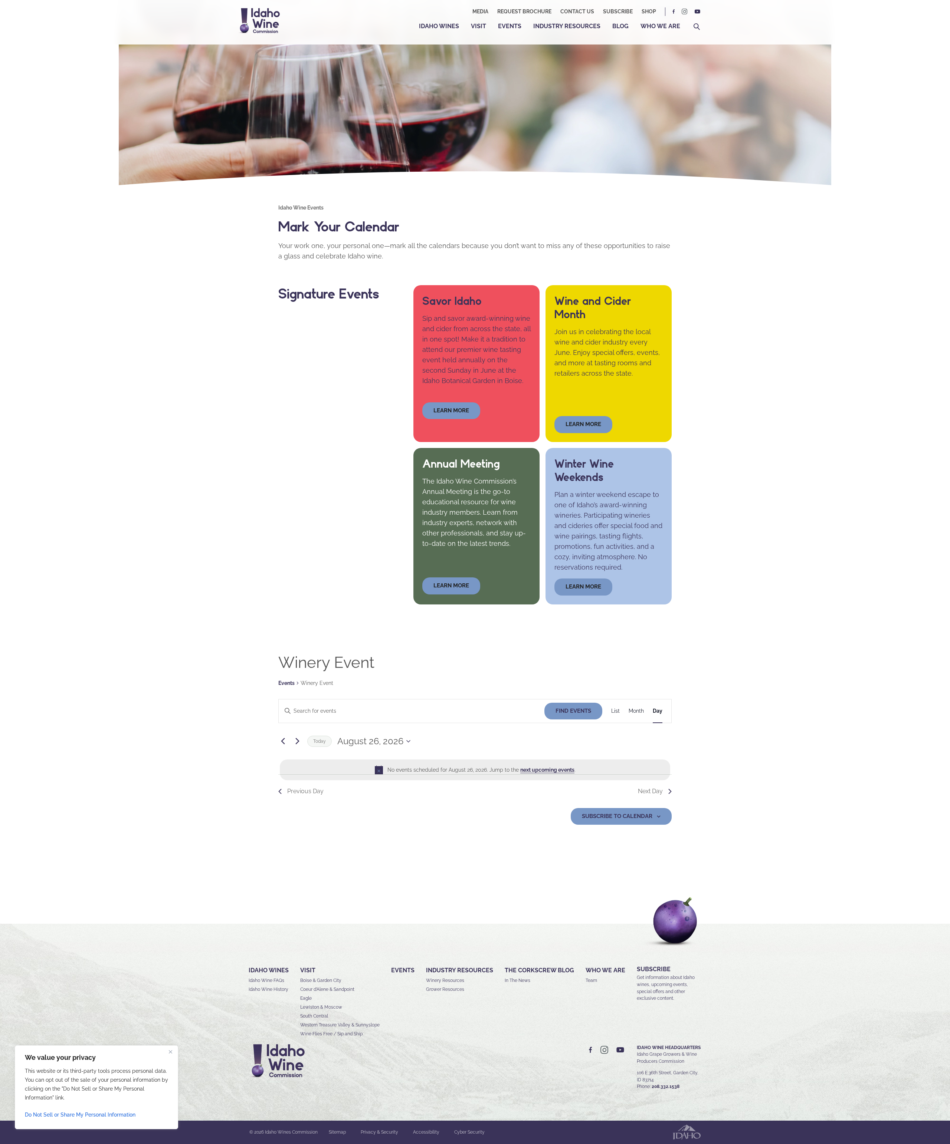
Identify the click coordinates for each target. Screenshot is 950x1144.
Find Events (573, 711)
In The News (517, 980)
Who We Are (660, 26)
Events (509, 26)
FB (674, 11)
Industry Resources (566, 26)
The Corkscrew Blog (539, 970)
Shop (649, 11)
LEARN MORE (583, 586)
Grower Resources (445, 989)
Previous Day (305, 791)
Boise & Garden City (320, 980)
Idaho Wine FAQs (266, 980)
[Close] (170, 1051)
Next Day (650, 791)
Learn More (583, 424)
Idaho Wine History (268, 989)
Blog (620, 26)
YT (697, 11)
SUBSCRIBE (654, 969)
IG (685, 11)
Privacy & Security (379, 1132)
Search (696, 27)
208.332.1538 (665, 1086)
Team (591, 980)
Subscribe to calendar (617, 816)
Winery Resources (445, 980)
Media (480, 11)
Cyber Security (469, 1132)
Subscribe (618, 11)
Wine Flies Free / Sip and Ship (331, 1033)
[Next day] (297, 741)
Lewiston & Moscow (321, 1007)
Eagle (306, 998)
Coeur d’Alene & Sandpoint (327, 989)
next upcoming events (547, 770)
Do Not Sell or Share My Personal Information (80, 1115)
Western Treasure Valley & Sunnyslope (340, 1025)
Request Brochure (524, 11)
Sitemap (337, 1132)
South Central (314, 1016)
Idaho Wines (439, 26)
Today (319, 741)
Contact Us (577, 11)
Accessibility (426, 1132)
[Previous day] (282, 741)
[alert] (475, 769)
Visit (478, 26)
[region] (96, 1087)
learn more (451, 410)
